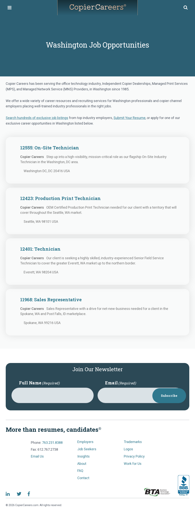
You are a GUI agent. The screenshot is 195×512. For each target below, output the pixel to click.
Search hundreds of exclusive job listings (37, 118)
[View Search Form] (185, 7)
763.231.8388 (52, 443)
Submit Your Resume (129, 118)
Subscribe (169, 396)
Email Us (37, 456)
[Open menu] (10, 7)
